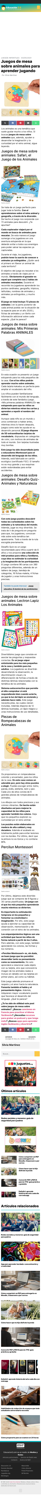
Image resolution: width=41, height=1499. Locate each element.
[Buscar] (37, 1053)
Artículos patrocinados (10, 1457)
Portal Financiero (27, 1471)
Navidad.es (5, 1471)
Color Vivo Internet (14, 1482)
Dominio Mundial (6, 1468)
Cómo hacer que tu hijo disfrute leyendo (28, 1170)
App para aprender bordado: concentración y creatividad (19, 1265)
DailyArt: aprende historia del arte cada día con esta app (29, 1193)
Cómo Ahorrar (26, 1468)
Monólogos (5, 1476)
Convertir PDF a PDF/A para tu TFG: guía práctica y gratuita (29, 1182)
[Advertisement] (20, 33)
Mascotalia (25, 1466)
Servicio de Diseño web (29, 1457)
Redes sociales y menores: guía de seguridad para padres (17, 1119)
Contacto (14, 1460)
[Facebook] (19, 2)
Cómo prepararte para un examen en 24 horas (20, 1438)
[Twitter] (22, 2)
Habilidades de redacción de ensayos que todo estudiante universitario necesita (20, 1409)
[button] (38, 7)
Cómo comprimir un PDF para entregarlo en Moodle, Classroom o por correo (29, 1160)
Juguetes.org (5, 1473)
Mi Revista (25, 1473)
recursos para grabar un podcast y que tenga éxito (19, 1018)
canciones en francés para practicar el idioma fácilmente (18, 1012)
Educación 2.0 (6, 1466)
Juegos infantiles (10, 58)
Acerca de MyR (25, 1460)
